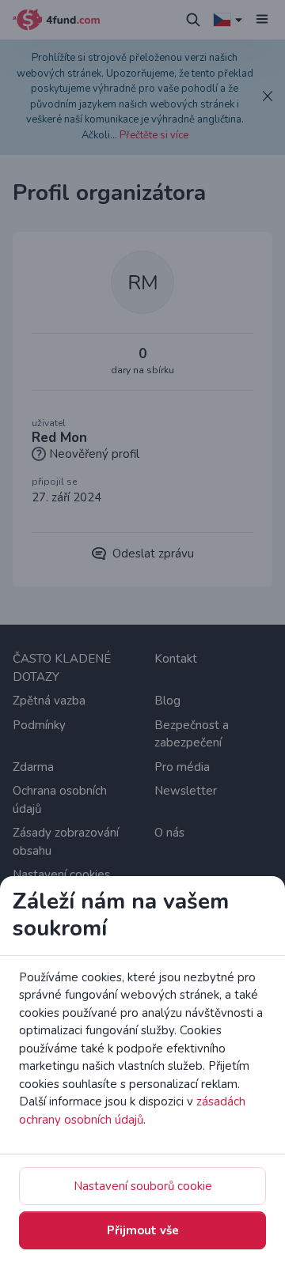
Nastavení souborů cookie (143, 1186)
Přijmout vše (143, 1230)
